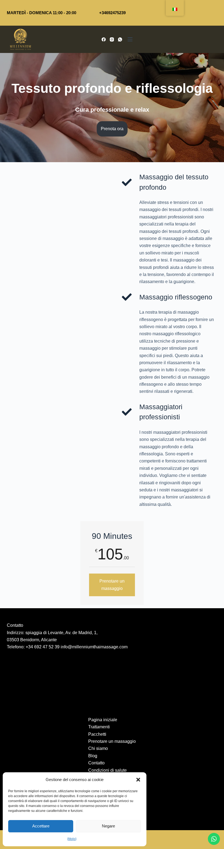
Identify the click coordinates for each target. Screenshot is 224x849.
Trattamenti (99, 727)
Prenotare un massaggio (112, 584)
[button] (138, 779)
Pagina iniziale (102, 719)
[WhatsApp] (120, 39)
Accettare (40, 826)
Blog (92, 755)
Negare (108, 826)
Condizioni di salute (107, 770)
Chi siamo (98, 748)
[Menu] (130, 39)
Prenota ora (112, 128)
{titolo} (71, 839)
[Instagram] (112, 39)
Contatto (96, 763)
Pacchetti (97, 734)
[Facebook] (104, 39)
